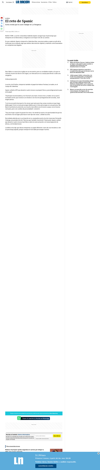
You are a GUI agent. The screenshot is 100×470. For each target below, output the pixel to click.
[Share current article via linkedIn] (1, 26)
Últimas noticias (36, 2)
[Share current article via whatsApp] (1, 29)
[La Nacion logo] (23, 2)
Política (54, 2)
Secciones (9, 2)
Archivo (7, 18)
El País (50, 2)
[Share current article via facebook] (1, 21)
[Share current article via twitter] (1, 23)
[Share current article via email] (1, 18)
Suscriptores (44, 2)
